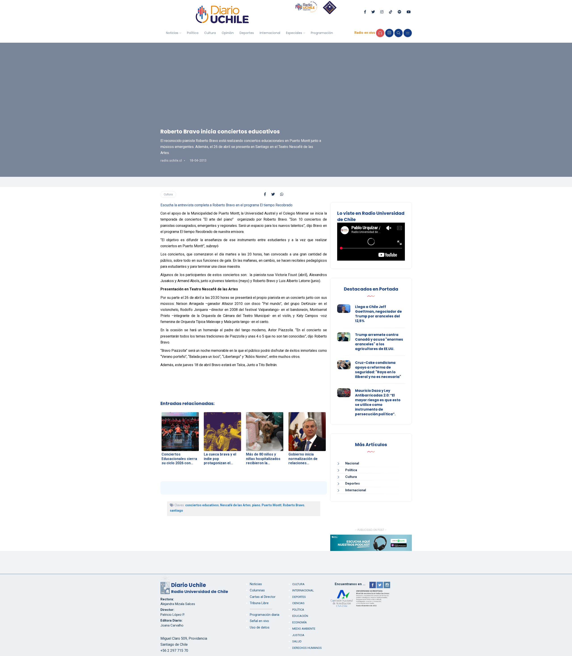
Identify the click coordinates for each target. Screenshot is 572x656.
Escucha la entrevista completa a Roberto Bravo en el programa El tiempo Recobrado (226, 205)
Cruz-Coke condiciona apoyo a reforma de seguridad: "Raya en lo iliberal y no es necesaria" (378, 369)
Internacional (270, 33)
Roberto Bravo (293, 505)
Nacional (352, 463)
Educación (300, 616)
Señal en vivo (259, 621)
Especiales (294, 33)
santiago (176, 510)
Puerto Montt (272, 505)
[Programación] (389, 33)
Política (192, 33)
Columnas (257, 590)
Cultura (210, 33)
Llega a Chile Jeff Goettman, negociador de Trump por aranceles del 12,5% (378, 313)
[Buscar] (398, 33)
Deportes (247, 33)
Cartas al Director (262, 597)
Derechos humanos (307, 648)
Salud (297, 641)
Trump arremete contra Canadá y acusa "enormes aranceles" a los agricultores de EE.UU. (379, 341)
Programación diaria (264, 615)
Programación (322, 33)
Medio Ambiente (303, 628)
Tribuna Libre (259, 603)
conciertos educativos (202, 505)
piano (256, 505)
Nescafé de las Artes (235, 505)
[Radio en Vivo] (380, 33)
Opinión (228, 33)
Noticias (172, 33)
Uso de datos (259, 627)
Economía (299, 622)
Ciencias (298, 603)
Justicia (298, 635)
